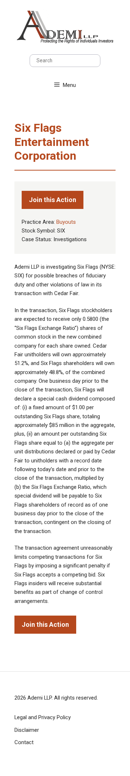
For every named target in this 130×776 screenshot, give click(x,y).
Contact (24, 742)
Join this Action (52, 200)
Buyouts (66, 222)
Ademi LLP (39, 698)
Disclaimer (26, 730)
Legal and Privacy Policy (42, 717)
